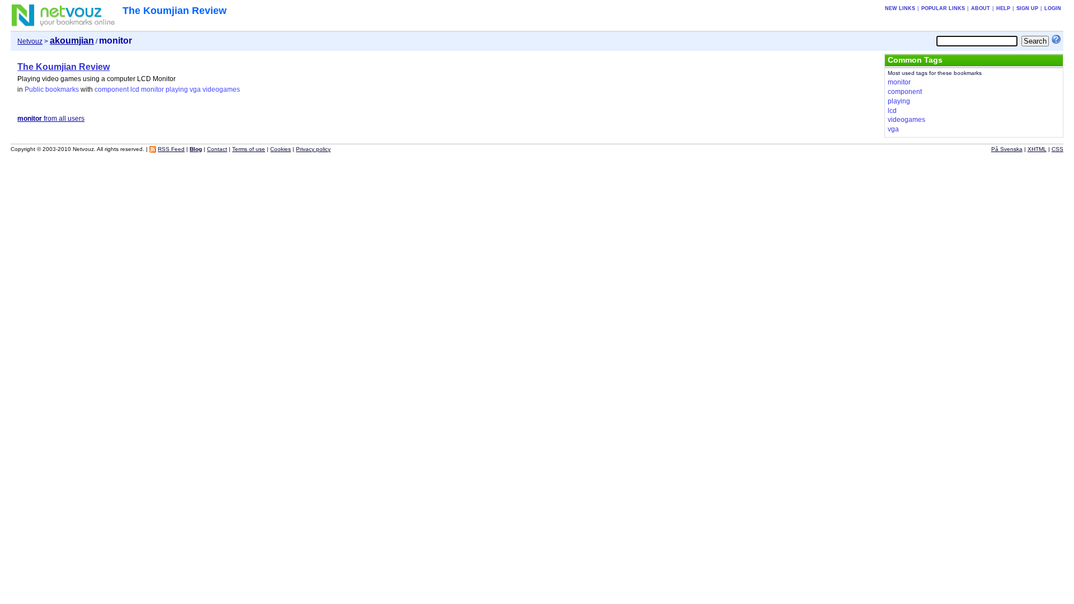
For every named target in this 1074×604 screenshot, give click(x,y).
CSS (1057, 149)
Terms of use (248, 149)
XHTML (1037, 149)
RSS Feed (171, 149)
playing (177, 89)
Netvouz (30, 41)
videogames (221, 89)
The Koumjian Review (175, 10)
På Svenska (1007, 149)
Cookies (280, 149)
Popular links (943, 8)
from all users (50, 118)
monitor (152, 89)
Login (1052, 8)
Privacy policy (313, 149)
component (112, 89)
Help (1003, 8)
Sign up (1027, 8)
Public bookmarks (52, 89)
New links (900, 8)
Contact (217, 149)
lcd (134, 89)
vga (195, 89)
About (980, 8)
